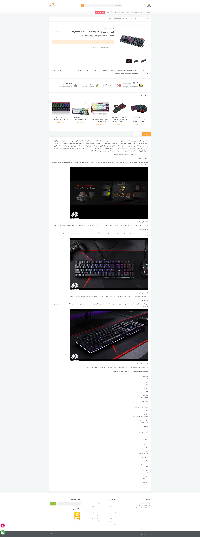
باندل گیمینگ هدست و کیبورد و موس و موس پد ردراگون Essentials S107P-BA (139, 120)
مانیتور (127, 12)
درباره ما (98, 509)
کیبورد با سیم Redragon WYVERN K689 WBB (80, 119)
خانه (115, 503)
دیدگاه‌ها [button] (138, 134)
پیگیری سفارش (96, 518)
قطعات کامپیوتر (135, 12)
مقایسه (93, 47)
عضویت (53, 504)
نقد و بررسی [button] (147, 134)
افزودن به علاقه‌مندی (105, 47)
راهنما (114, 512)
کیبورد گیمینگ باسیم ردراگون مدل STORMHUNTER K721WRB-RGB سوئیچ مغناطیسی (100, 120)
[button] (54, 5)
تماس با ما (97, 515)
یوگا (112, 12)
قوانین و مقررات (96, 512)
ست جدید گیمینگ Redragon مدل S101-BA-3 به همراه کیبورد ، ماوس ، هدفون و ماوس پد (119, 120)
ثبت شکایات (113, 515)
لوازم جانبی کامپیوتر (145, 12)
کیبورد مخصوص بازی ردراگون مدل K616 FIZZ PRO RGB (61, 119)
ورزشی (107, 12)
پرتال (141, 534)
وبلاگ (98, 503)
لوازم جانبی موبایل (119, 12)
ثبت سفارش (113, 518)
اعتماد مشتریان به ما (99, 12)
